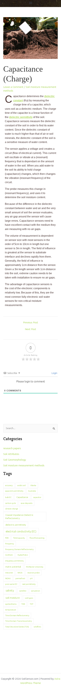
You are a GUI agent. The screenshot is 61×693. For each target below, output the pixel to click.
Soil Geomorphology (14, 459)
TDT (31, 604)
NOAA (8, 578)
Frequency (9, 544)
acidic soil (21, 485)
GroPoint (9, 555)
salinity (10, 590)
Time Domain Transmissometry (18, 621)
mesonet (9, 573)
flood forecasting (37, 538)
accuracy (9, 485)
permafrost (20, 578)
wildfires (37, 627)
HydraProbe (23, 555)
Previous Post (30, 322)
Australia (32, 491)
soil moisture (13, 597)
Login (54, 373)
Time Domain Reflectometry (17, 615)
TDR (23, 604)
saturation (35, 591)
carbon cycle (10, 503)
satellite (22, 591)
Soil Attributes (11, 454)
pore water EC (11, 584)
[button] (30, 2)
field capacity (19, 538)
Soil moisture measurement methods (23, 465)
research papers (12, 448)
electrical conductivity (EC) (21, 531)
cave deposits (27, 503)
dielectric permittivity (21, 117)
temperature (10, 610)
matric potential (13, 567)
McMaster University (34, 567)
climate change (11, 509)
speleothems (11, 604)
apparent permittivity (14, 491)
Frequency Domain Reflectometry (19, 549)
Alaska (33, 485)
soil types (29, 598)
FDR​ (7, 538)
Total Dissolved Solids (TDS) (17, 627)
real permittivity (29, 584)
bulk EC (8, 497)
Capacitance (22, 497)
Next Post (30, 329)
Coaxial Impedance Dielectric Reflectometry (19, 517)
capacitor (37, 497)
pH (31, 578)
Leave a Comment (13, 87)
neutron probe (33, 573)
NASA (20, 573)
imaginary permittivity (14, 560)
